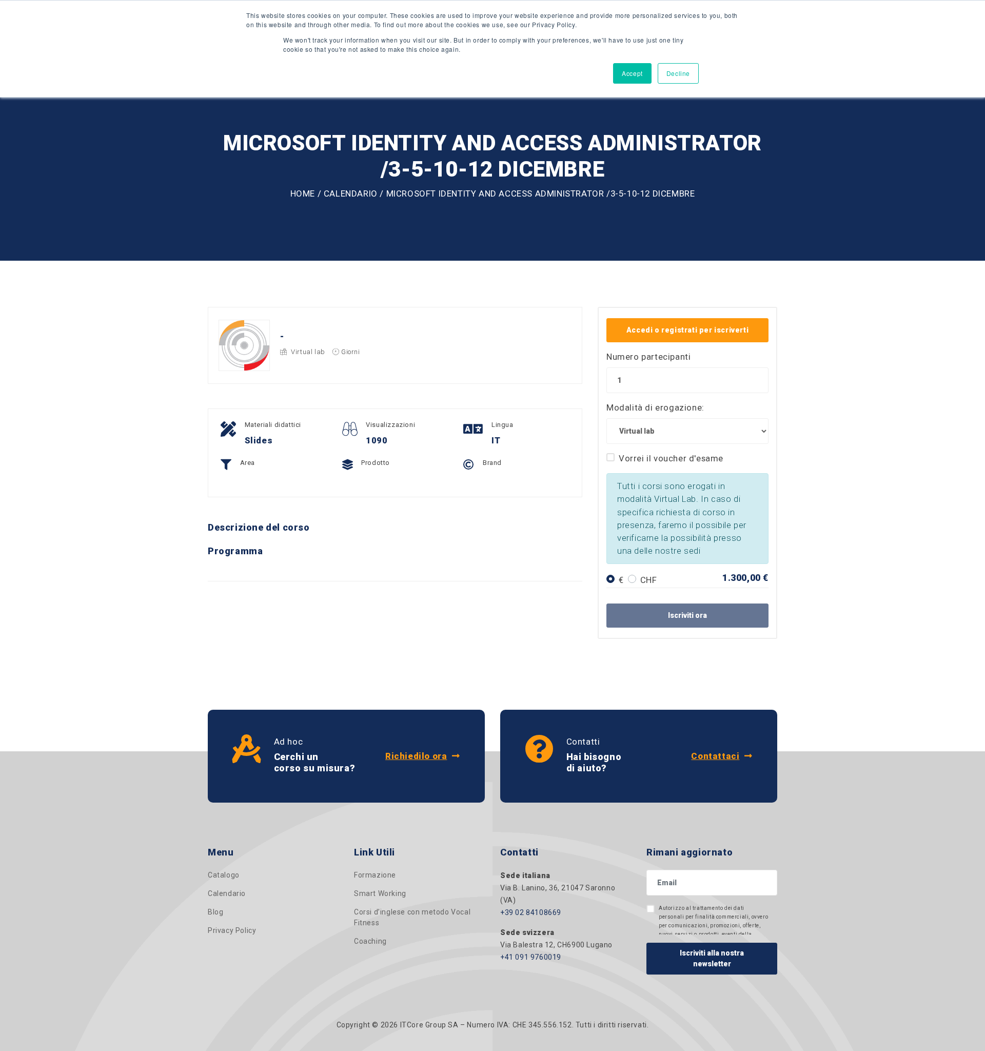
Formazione (375, 875)
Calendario (351, 193)
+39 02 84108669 (530, 912)
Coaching (370, 941)
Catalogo (224, 875)
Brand (492, 462)
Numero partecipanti (648, 357)
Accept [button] (632, 73)
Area (247, 462)
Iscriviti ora (687, 615)
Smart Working (380, 893)
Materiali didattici (273, 424)
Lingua (502, 424)
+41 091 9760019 (530, 957)
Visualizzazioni (390, 424)
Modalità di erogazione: (655, 407)
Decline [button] (678, 73)
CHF (648, 580)
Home (302, 193)
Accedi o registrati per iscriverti (687, 330)
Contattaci (715, 756)
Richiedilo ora (416, 756)
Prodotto (375, 462)
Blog (215, 912)
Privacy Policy (232, 930)
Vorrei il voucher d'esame (671, 458)
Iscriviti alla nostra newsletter (712, 958)
